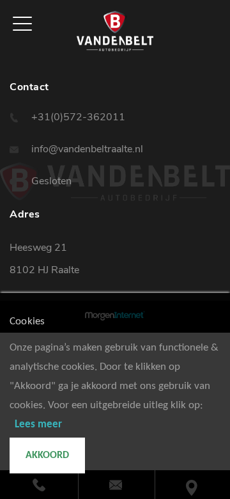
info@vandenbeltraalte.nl (87, 149)
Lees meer (38, 424)
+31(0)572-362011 (78, 117)
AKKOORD (47, 455)
